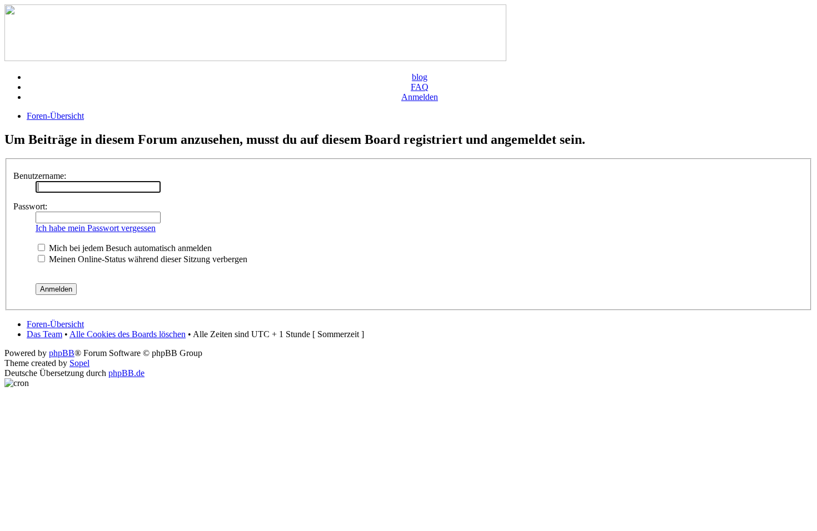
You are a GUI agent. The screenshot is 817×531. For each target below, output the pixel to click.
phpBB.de (126, 373)
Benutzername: (39, 176)
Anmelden (419, 97)
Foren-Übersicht (55, 116)
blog (419, 77)
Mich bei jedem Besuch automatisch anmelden (129, 248)
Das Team (44, 334)
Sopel (79, 363)
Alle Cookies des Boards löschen (127, 334)
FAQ (420, 87)
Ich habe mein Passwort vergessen (96, 228)
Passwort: (30, 206)
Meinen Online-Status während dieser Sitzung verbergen (147, 259)
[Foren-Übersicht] (255, 58)
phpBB (61, 353)
